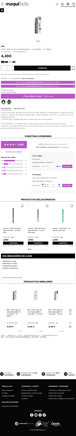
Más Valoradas (41, 147)
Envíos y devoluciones (29, 390)
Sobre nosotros (7, 390)
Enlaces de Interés (10, 402)
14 (20, 74)
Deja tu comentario (27, 78)
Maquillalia (7, 386)
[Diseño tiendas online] (56, 423)
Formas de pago (27, 396)
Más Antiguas (54, 147)
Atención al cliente (30, 386)
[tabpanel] (38, 25)
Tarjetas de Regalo (8, 396)
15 (14, 74)
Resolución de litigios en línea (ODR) (61, 398)
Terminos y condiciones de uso (60, 390)
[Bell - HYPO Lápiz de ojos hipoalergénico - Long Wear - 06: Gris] (13, 62)
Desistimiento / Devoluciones (31, 393)
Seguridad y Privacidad (58, 386)
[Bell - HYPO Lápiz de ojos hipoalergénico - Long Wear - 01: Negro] (2, 62)
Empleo (4, 393)
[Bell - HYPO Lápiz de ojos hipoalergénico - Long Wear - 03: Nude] (10, 62)
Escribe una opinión (14, 152)
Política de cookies (55, 396)
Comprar (13, 243)
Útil (59, 166)
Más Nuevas (64, 147)
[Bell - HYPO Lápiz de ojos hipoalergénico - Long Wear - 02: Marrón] (6, 62)
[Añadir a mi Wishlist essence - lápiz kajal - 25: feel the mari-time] (63, 206)
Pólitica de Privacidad (56, 393)
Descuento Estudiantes (10, 406)
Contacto (24, 398)
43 (17, 74)
